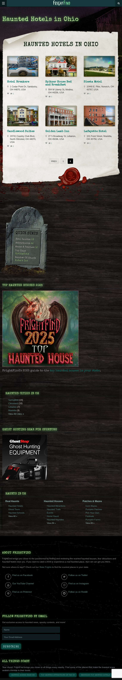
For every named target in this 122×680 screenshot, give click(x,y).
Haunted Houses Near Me (23, 675)
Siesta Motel (93, 81)
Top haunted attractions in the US (58, 675)
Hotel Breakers (18, 81)
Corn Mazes (91, 506)
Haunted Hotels (15, 506)
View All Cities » (16, 414)
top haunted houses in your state (75, 370)
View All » (12, 516)
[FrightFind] (61, 3)
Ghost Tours (14, 509)
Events (50, 513)
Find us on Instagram (78, 583)
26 (32, 239)
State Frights (45, 567)
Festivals (90, 516)
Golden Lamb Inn (57, 131)
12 (36, 247)
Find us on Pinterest (22, 592)
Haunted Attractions (56, 506)
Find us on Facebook (22, 575)
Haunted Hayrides (55, 519)
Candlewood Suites (21, 131)
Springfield (22, 253)
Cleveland (13, 403)
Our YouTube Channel (23, 583)
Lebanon (12, 407)
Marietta (12, 410)
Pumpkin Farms (93, 519)
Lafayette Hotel (95, 131)
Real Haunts (12, 501)
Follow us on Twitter (78, 575)
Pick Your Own (92, 513)
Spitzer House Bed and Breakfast (58, 83)
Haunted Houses (53, 501)
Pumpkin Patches (94, 509)
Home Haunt (53, 516)
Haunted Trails (54, 509)
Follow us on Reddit (77, 592)
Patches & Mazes (92, 501)
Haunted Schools (16, 513)
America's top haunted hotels (95, 675)
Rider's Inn (21, 260)
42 (32, 243)
